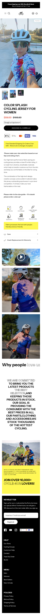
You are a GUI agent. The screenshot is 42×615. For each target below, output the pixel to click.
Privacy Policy (8, 596)
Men (5, 573)
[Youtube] (10, 530)
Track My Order (9, 557)
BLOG (6, 560)
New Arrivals (8, 583)
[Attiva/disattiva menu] (5, 13)
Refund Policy (8, 599)
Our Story (7, 544)
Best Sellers (8, 580)
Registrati (10, 522)
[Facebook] (5, 530)
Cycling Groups (9, 547)
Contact (6, 553)
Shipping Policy (9, 603)
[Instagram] (15, 530)
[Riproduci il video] (21, 257)
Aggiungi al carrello (21, 128)
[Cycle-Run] (21, 13)
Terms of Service (10, 606)
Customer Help (9, 550)
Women (7, 576)
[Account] (31, 13)
